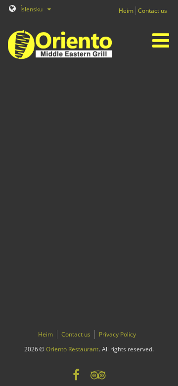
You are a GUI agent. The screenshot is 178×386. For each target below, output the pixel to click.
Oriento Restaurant (72, 349)
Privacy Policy (117, 334)
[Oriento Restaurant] (58, 43)
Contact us (152, 10)
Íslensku (31, 9)
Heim (126, 10)
